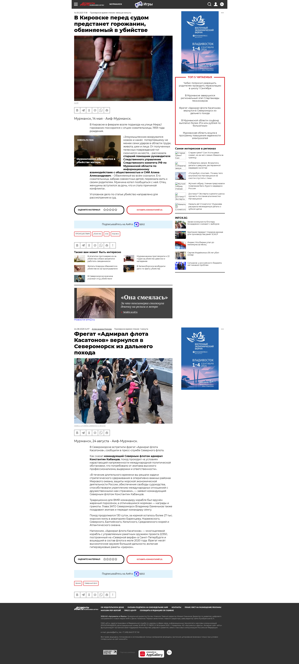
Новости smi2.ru (84, 319)
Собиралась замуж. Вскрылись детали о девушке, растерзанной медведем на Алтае (204, 165)
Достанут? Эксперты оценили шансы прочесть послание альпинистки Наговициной (206, 196)
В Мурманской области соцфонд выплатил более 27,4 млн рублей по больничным (200, 123)
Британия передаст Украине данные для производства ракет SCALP (205, 233)
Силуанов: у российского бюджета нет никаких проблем (204, 264)
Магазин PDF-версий (111, 610)
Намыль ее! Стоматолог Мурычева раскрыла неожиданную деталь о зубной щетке (205, 206)
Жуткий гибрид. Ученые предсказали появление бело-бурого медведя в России (206, 186)
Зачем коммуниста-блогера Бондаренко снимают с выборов (203, 223)
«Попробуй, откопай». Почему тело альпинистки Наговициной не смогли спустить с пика (205, 175)
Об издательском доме (112, 607)
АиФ (76, 103)
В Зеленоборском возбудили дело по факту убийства (151, 267)
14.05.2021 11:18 (80, 13)
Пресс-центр (130, 610)
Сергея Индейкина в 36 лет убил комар (203, 254)
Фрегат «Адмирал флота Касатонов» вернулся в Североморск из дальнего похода (200, 111)
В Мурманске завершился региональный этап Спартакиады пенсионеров (200, 98)
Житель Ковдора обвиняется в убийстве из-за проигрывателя (103, 267)
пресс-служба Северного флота (89, 425)
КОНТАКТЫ (176, 607)
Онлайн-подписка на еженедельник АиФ (148, 607)
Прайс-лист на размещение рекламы (203, 607)
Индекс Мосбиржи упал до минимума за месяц (200, 243)
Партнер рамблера (127, 652)
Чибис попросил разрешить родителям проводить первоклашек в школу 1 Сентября (200, 86)
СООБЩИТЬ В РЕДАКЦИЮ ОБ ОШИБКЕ (157, 610)
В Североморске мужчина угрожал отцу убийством (100, 277)
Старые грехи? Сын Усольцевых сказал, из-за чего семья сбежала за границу (205, 155)
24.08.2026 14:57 (81, 329)
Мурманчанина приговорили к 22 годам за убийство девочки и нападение (153, 258)
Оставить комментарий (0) (149, 210)
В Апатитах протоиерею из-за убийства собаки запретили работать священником (102, 258)
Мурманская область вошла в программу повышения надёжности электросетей (200, 136)
